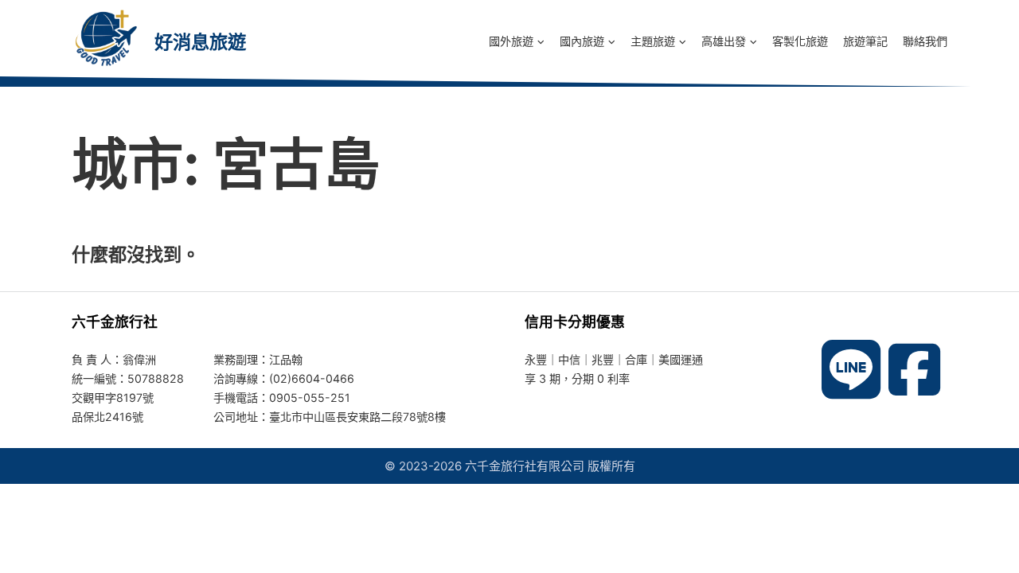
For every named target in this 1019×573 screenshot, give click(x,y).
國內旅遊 (582, 41)
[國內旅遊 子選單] (611, 41)
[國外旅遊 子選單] (541, 41)
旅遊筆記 (865, 41)
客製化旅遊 (800, 41)
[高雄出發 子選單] (753, 41)
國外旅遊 (511, 41)
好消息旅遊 (200, 41)
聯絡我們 (925, 41)
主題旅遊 (653, 41)
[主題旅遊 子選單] (682, 41)
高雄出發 (723, 41)
